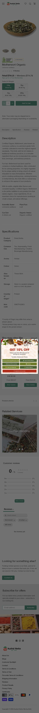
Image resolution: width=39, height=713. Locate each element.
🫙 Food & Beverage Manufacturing (10, 360)
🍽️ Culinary (28, 364)
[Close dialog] (36, 340)
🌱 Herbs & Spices (28, 367)
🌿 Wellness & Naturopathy (10, 364)
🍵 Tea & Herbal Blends (28, 360)
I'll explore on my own (19, 371)
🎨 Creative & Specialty (10, 367)
